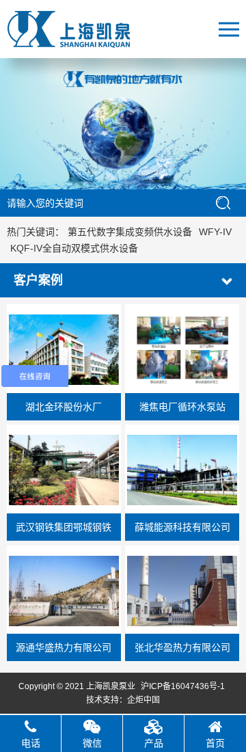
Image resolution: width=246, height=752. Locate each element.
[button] (108, 174)
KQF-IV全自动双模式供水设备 (74, 248)
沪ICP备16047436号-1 (183, 686)
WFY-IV (215, 231)
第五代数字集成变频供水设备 (130, 231)
